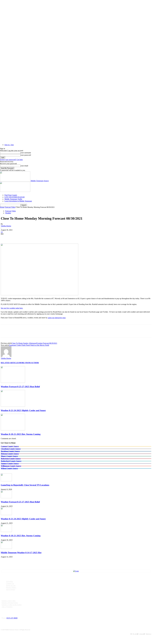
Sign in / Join (9, 145)
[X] (12, 237)
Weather (8, 213)
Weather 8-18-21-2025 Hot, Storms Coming (21, 434)
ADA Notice (10, 589)
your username (26, 153)
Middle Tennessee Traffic (13, 199)
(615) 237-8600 (11, 618)
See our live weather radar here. (12, 308)
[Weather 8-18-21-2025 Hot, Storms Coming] (13, 430)
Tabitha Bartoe (6, 226)
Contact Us (10, 583)
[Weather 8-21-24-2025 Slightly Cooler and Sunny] (13, 406)
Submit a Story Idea (8, 601)
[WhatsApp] (28, 237)
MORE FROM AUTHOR (29, 363)
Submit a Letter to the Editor (11, 605)
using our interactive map (57, 318)
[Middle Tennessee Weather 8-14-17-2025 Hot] (6, 548)
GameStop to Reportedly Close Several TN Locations (25, 485)
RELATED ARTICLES (10, 363)
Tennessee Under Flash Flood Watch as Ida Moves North (29, 345)
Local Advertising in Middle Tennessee (18, 201)
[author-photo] (6, 356)
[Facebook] (4, 237)
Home (2, 207)
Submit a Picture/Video (10, 603)
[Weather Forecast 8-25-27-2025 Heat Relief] (13, 382)
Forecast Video (10, 207)
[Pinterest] (20, 237)
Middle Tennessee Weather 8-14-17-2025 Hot (21, 552)
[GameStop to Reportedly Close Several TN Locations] (6, 481)
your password (26, 155)
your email (24, 166)
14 (2, 232)
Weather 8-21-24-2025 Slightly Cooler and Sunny (23, 410)
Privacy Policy (11, 587)
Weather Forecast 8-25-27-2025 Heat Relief (20, 386)
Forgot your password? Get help (11, 160)
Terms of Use (10, 585)
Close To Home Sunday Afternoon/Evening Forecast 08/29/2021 (34, 343)
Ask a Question (7, 607)
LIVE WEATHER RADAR (14, 197)
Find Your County (10, 195)
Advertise (9, 581)
